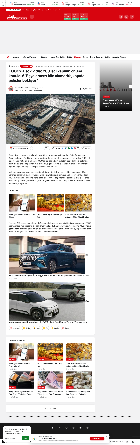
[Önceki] (2, 2)
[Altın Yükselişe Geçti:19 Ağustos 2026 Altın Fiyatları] (78, 206)
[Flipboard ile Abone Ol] (35, 148)
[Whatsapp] (80, 427)
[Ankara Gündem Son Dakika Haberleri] (17, 16)
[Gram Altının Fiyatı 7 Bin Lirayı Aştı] (50, 206)
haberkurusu (20, 87)
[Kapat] (106, 436)
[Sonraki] (2, 5)
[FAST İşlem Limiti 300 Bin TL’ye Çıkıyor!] (22, 206)
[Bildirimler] (132, 17)
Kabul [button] (25, 438)
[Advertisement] (70, 37)
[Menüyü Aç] (32, 17)
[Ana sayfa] (8, 57)
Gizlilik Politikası (10, 438)
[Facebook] (52, 427)
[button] (126, 17)
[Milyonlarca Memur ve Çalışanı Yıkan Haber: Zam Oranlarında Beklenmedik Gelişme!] (50, 384)
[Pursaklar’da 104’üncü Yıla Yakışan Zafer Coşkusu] (116, 86)
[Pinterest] (73, 427)
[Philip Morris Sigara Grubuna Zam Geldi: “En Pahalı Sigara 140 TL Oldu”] (21, 384)
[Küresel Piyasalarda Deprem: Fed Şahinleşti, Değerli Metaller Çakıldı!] (79, 384)
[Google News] (87, 427)
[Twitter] (59, 427)
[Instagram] (66, 427)
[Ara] (121, 17)
